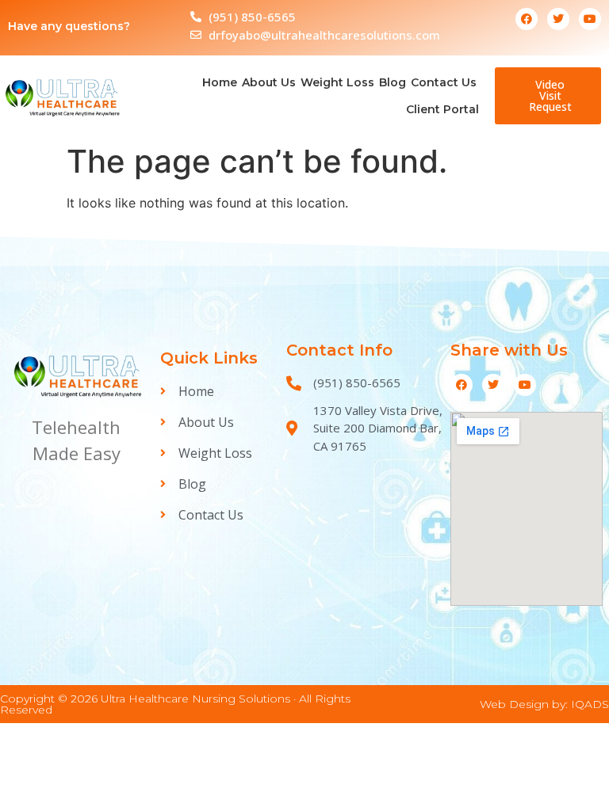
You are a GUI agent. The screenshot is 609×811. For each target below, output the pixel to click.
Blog (392, 82)
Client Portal (442, 109)
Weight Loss (337, 82)
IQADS (590, 704)
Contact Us (444, 82)
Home (219, 82)
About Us (269, 82)
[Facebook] (526, 19)
